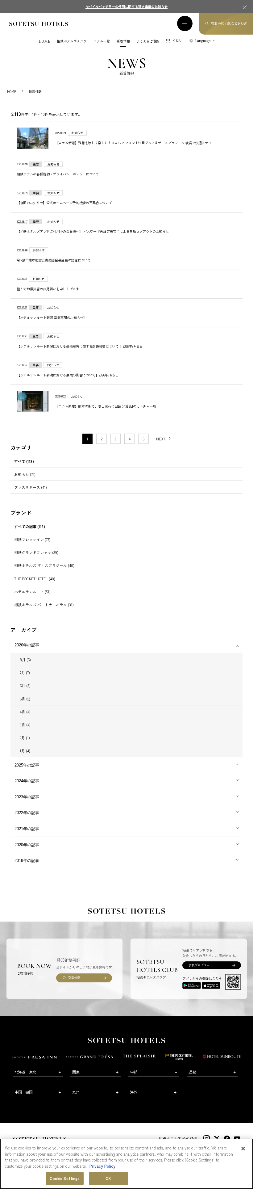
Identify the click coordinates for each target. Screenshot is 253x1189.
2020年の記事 (27, 844)
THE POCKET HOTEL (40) (34, 578)
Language (203, 40)
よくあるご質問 (148, 41)
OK (108, 1178)
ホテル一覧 (101, 41)
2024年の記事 (27, 781)
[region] (126, 1164)
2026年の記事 (27, 645)
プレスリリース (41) (30, 487)
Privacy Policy (102, 1166)
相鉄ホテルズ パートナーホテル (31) (44, 604)
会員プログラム (199, 965)
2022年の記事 (27, 812)
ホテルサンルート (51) (32, 591)
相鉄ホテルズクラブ (71, 41)
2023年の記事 (27, 797)
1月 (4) (25, 750)
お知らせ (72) (24, 474)
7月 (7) (25, 672)
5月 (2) (25, 698)
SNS (177, 40)
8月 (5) (25, 659)
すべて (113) (24, 461)
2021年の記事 (27, 828)
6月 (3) (25, 685)
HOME (44, 41)
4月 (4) (25, 711)
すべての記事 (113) (29, 526)
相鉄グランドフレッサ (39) (36, 552)
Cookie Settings (65, 1178)
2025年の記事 (27, 765)
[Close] (243, 1148)
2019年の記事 (27, 860)
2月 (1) (25, 737)
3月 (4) (25, 724)
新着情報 (123, 41)
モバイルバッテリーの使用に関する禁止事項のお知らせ (126, 6)
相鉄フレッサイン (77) (32, 539)
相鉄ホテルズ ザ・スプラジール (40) (44, 565)
